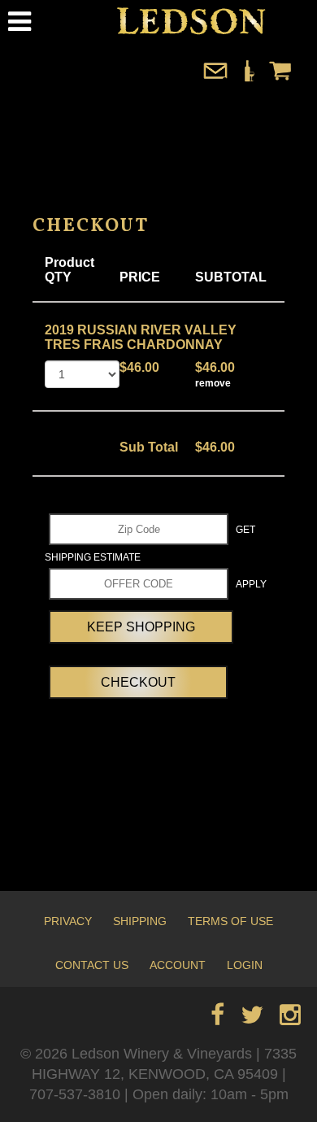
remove (213, 383)
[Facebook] (217, 1019)
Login (245, 964)
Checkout (138, 682)
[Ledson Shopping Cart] (280, 78)
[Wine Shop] (248, 78)
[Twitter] (252, 1019)
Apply (251, 584)
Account (178, 964)
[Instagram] (290, 1019)
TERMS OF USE (230, 921)
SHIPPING (140, 921)
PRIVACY (68, 921)
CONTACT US (91, 964)
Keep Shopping (141, 627)
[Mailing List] (215, 78)
